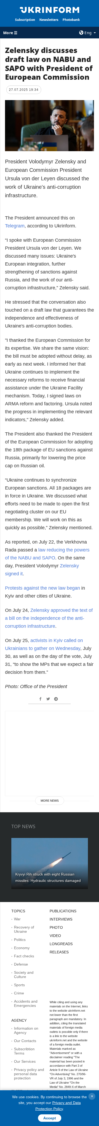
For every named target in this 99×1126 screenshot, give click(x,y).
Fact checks (24, 956)
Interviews (61, 919)
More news (50, 800)
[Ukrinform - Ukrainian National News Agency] (49, 9)
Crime (19, 993)
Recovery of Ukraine (24, 929)
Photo (56, 927)
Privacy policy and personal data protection (29, 1073)
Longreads (61, 944)
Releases (59, 952)
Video (55, 936)
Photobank (71, 19)
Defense (21, 964)
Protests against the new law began (42, 588)
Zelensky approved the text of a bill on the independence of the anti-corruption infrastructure (49, 618)
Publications (63, 911)
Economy (22, 948)
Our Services (25, 1061)
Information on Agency (26, 1030)
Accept (49, 1118)
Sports (19, 985)
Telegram (15, 225)
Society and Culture (24, 974)
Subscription (25, 19)
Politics (20, 939)
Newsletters (48, 19)
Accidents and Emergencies (25, 1003)
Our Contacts (25, 1041)
